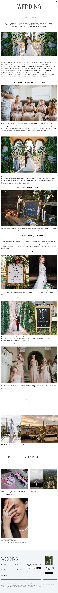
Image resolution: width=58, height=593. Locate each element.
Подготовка (3, 11)
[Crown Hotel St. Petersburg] (19, 445)
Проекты (55, 11)
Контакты (53, 1)
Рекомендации (32, 17)
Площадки (10, 11)
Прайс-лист (16, 566)
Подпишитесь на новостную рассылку (34, 565)
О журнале (48, 1)
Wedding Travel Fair (6, 571)
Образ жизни (49, 11)
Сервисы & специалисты (23, 11)
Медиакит (16, 564)
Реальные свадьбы (33, 11)
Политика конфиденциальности (49, 584)
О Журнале (3, 564)
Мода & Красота (42, 11)
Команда (3, 566)
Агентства (15, 11)
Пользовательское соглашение (49, 583)
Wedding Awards (18, 569)
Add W (15, 571)
